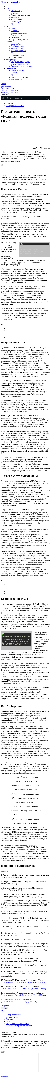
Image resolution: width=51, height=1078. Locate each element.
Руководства (11, 26)
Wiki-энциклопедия (19, 79)
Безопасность (16, 35)
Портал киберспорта (19, 64)
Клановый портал (18, 51)
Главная (9, 103)
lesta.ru (4, 1010)
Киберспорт (11, 59)
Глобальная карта (18, 46)
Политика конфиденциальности (19, 1026)
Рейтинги (15, 17)
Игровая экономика (19, 33)
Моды (13, 24)
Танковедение (17, 19)
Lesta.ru (20, 2)
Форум (14, 73)
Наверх (4, 1008)
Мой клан (15, 53)
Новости (14, 13)
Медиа (13, 75)
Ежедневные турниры (20, 62)
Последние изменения (20, 15)
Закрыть (4, 1076)
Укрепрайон (16, 44)
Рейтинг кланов (17, 48)
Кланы (9, 42)
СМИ (8, 1021)
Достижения (16, 37)
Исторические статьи (15, 106)
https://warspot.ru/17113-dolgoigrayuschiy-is (19, 1001)
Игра (8, 8)
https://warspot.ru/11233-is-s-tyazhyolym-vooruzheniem (23, 989)
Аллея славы (16, 57)
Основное (15, 31)
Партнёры (10, 1019)
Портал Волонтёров (19, 77)
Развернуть (5, 871)
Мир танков (12, 2)
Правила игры (12, 1017)
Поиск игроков (17, 71)
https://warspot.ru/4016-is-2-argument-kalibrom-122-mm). (24, 995)
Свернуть (5, 1006)
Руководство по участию (21, 66)
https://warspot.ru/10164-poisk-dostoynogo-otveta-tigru (23, 982)
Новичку (14, 28)
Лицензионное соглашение (17, 1024)
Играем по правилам (19, 39)
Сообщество (11, 68)
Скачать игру (16, 11)
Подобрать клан (17, 55)
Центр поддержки (13, 1015)
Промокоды (16, 22)
